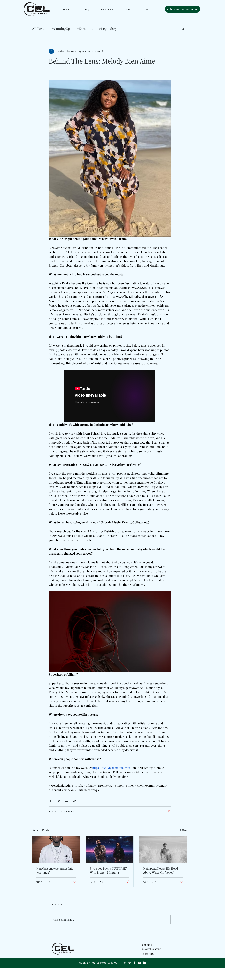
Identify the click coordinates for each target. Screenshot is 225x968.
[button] (182, 28)
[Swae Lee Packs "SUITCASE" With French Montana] (110, 849)
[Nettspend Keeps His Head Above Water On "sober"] (163, 849)
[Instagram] (124, 963)
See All (183, 829)
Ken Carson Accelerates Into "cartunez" (55, 870)
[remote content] (110, 396)
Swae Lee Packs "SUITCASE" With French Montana (108, 870)
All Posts (38, 28)
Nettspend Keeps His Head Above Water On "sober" (160, 870)
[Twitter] (129, 963)
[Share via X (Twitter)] (58, 801)
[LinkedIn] (144, 963)
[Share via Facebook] (50, 801)
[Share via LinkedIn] (66, 801)
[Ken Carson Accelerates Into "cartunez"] (56, 849)
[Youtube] (139, 963)
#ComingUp (61, 28)
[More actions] (169, 51)
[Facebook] (134, 963)
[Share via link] (74, 801)
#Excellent (84, 28)
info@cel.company (151, 948)
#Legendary (108, 28)
